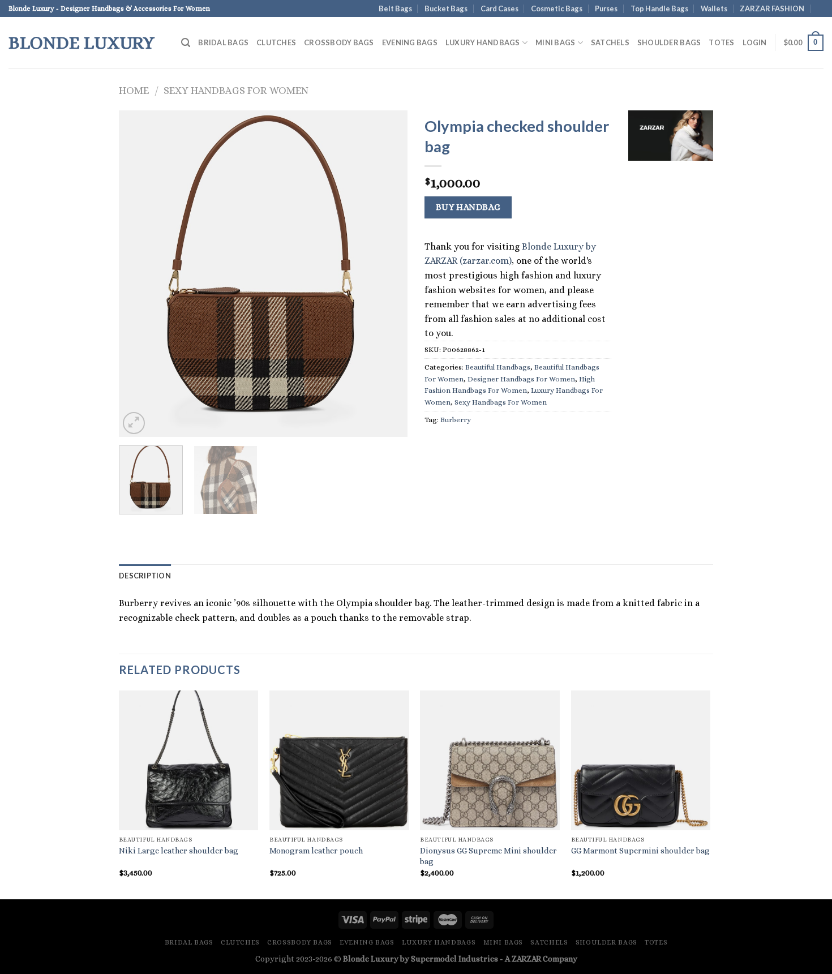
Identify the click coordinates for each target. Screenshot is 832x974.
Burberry (455, 419)
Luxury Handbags (482, 42)
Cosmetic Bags (556, 8)
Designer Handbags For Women (521, 379)
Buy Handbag (468, 207)
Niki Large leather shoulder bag (178, 850)
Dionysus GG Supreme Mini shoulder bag (488, 856)
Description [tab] (145, 575)
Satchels (610, 42)
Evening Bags (410, 42)
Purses (606, 8)
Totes (721, 42)
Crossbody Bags (339, 42)
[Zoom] (134, 423)
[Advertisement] (670, 342)
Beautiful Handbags (497, 367)
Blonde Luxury (81, 42)
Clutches (276, 42)
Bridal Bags (223, 42)
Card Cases (499, 8)
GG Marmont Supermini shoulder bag (640, 850)
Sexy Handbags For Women (236, 90)
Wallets (714, 8)
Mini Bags (555, 42)
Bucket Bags (446, 8)
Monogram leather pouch (316, 850)
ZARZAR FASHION (772, 8)
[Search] (185, 43)
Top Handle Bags (659, 8)
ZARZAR (526, 958)
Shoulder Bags (669, 42)
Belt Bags (395, 8)
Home (134, 90)
